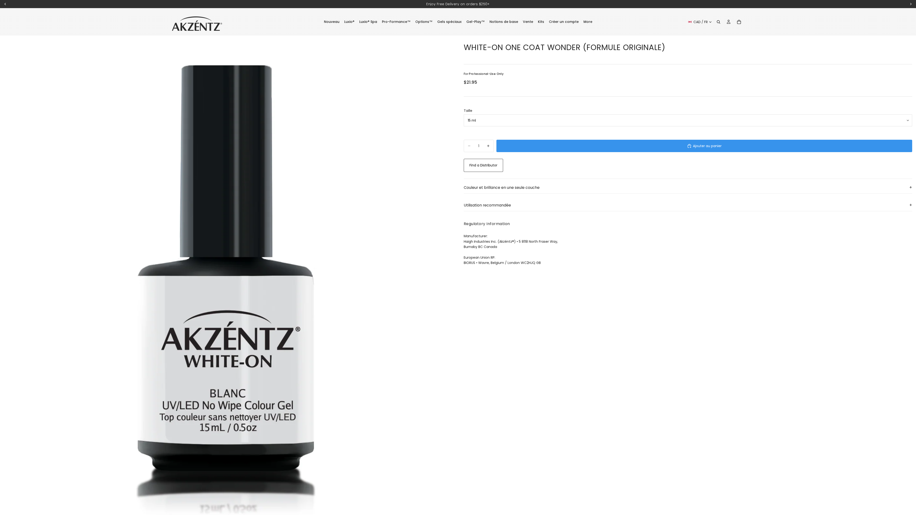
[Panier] (739, 22)
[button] (688, 188)
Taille (468, 110)
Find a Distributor (483, 165)
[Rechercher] (718, 22)
